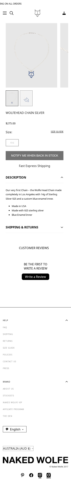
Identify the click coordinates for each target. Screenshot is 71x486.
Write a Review (35, 277)
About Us (8, 388)
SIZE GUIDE (9, 347)
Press (6, 368)
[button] (64, 13)
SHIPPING (8, 334)
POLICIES (7, 354)
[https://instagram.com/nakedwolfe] (49, 475)
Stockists (8, 395)
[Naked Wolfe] (37, 13)
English (15, 429)
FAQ (5, 327)
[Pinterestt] (22, 475)
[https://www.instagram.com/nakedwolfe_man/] (40, 475)
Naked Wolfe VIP (12, 402)
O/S (12, 142)
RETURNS (7, 341)
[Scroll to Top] (64, 466)
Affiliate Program (13, 409)
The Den (7, 416)
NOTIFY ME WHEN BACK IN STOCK (34, 155)
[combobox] (14, 429)
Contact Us (9, 361)
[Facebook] (31, 475)
